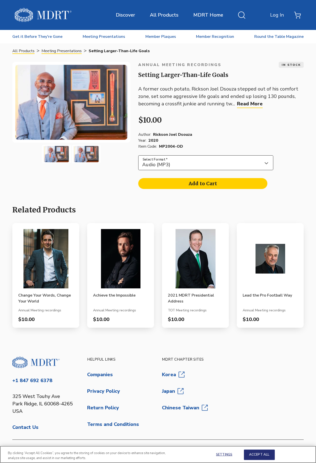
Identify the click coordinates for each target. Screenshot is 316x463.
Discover (125, 15)
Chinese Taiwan (180, 407)
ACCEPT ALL (259, 454)
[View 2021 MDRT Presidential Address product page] (195, 260)
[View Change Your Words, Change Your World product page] (45, 260)
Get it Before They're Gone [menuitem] (37, 36)
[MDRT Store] (43, 15)
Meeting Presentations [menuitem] (104, 36)
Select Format (155, 159)
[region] (158, 454)
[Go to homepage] (45, 362)
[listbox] (205, 162)
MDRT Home (208, 15)
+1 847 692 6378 (32, 380)
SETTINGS (224, 454)
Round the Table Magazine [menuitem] (279, 36)
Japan (168, 391)
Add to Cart (203, 183)
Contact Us (25, 427)
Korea (169, 374)
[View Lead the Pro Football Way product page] (270, 260)
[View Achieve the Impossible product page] (120, 260)
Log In (277, 15)
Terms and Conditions (113, 424)
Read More (250, 103)
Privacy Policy (103, 391)
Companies (100, 374)
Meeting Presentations (61, 51)
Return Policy (103, 407)
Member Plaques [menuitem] (160, 36)
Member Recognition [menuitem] (215, 36)
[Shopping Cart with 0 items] (297, 15)
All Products (164, 15)
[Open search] (241, 15)
